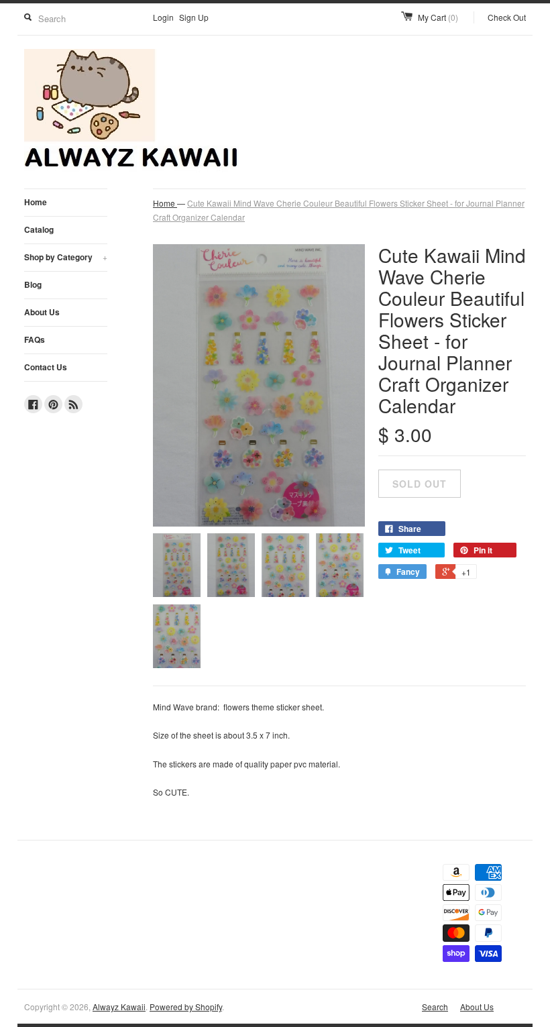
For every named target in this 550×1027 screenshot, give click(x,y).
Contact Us (45, 367)
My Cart (438, 17)
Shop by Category (65, 257)
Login (163, 17)
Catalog (39, 229)
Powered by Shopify (186, 1006)
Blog (33, 284)
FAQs (34, 339)
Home (35, 202)
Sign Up (194, 17)
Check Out (507, 17)
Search (435, 1006)
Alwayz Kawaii (119, 1006)
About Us (42, 312)
